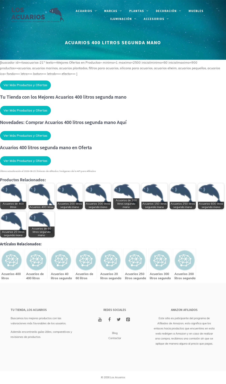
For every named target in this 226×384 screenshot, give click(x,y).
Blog (115, 333)
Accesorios (154, 19)
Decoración (166, 11)
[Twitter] (119, 320)
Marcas (110, 11)
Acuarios (84, 11)
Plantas (136, 11)
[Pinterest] (128, 320)
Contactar (114, 338)
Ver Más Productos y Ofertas (25, 85)
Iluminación (121, 19)
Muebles (196, 11)
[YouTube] (100, 320)
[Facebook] (109, 320)
